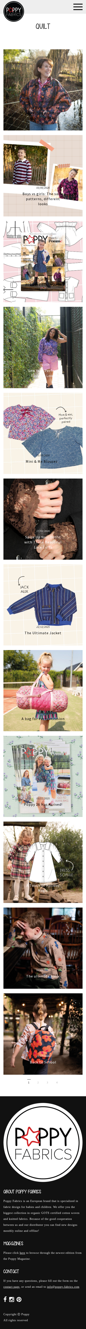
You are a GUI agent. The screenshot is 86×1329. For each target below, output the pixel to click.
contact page (11, 1286)
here (22, 1252)
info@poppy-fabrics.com (63, 1286)
